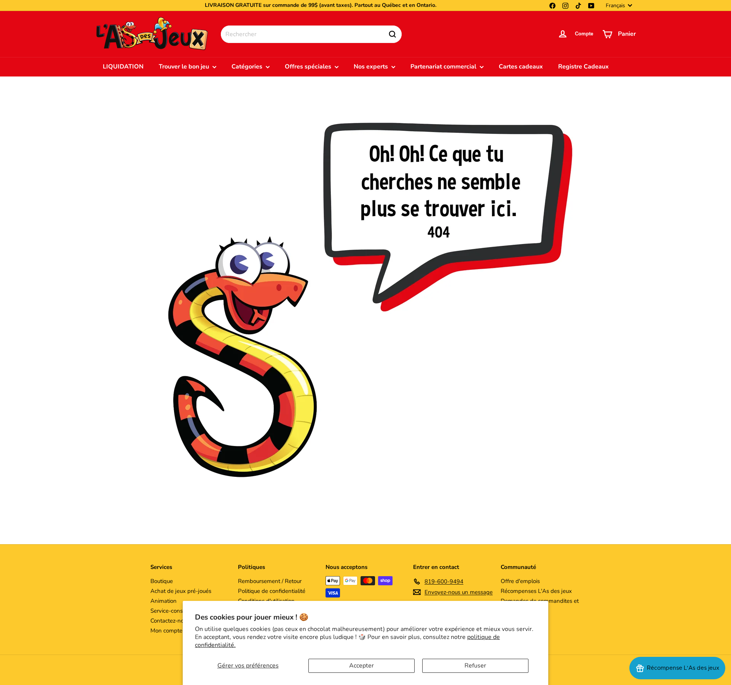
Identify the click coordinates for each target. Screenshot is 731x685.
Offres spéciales (309, 66)
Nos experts (371, 66)
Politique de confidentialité (271, 591)
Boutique (161, 581)
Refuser (475, 665)
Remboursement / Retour (270, 581)
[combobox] (311, 34)
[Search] (392, 34)
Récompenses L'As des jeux (536, 591)
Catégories (247, 66)
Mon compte (166, 630)
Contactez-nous (170, 620)
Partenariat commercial (444, 66)
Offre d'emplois (520, 581)
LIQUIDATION (123, 66)
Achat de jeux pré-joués (180, 591)
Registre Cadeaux (583, 66)
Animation (163, 601)
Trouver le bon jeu (185, 66)
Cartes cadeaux (521, 66)
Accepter (361, 665)
